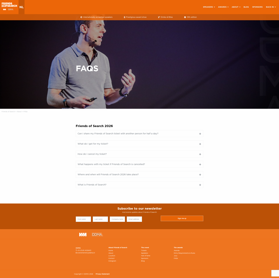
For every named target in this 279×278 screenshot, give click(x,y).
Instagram (112, 261)
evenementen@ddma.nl (86, 253)
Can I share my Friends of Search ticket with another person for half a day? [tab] (118, 133)
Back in (270, 7)
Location (111, 256)
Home (110, 250)
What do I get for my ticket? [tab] (93, 143)
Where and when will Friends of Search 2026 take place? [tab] (108, 174)
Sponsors (257, 7)
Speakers (208, 7)
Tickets (144, 250)
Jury (175, 256)
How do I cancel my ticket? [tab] (92, 154)
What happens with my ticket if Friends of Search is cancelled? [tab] (111, 164)
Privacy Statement (103, 274)
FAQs (176, 258)
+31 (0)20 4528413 (84, 250)
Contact (111, 258)
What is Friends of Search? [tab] (92, 184)
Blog (246, 7)
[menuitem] (208, 7)
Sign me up (182, 218)
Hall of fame (145, 256)
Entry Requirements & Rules (184, 253)
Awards (222, 7)
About (235, 7)
